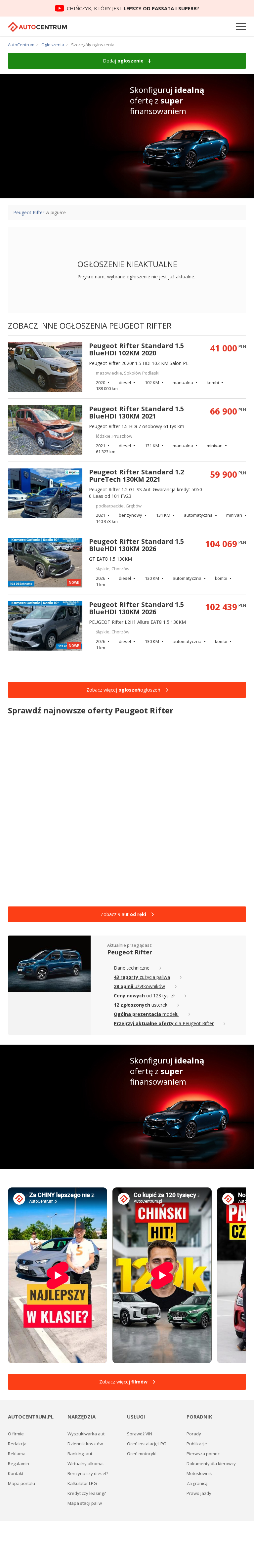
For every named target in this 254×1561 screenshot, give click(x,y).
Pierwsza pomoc (203, 1454)
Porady (194, 1434)
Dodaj (123, 61)
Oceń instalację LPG (146, 1444)
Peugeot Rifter (28, 212)
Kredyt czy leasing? (86, 1493)
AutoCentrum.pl (37, 27)
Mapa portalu (21, 1483)
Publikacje (197, 1444)
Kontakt (15, 1473)
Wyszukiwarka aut (86, 1434)
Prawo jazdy (199, 1493)
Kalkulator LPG (82, 1483)
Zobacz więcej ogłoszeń (123, 690)
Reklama (16, 1454)
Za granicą (197, 1483)
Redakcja (17, 1444)
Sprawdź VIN (139, 1434)
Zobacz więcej (123, 1382)
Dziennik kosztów (85, 1444)
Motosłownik (199, 1473)
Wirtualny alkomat (85, 1463)
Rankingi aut (79, 1454)
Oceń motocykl (141, 1454)
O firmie (16, 1434)
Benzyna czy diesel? (87, 1473)
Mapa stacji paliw (84, 1503)
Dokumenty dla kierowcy (211, 1463)
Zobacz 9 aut (123, 914)
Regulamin (18, 1463)
